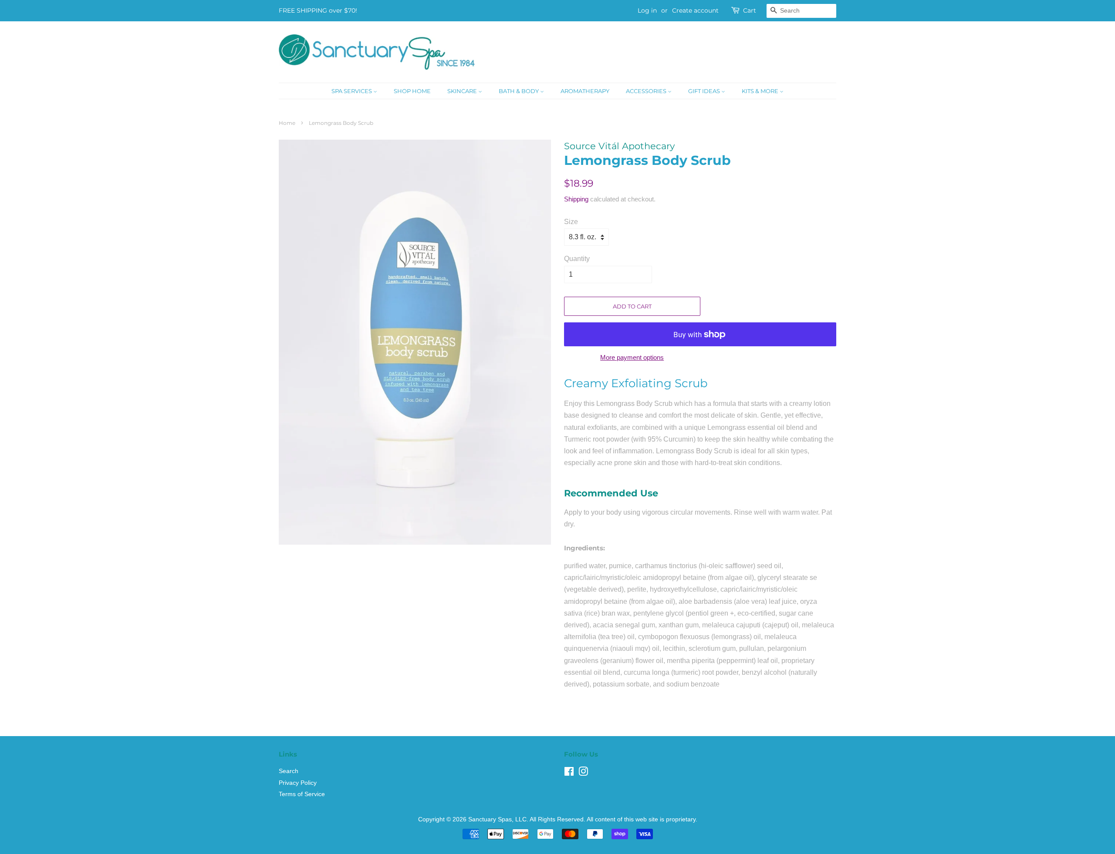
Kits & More (761, 90)
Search (288, 771)
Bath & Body (519, 90)
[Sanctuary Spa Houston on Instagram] (583, 773)
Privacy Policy (298, 783)
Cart (749, 10)
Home (287, 123)
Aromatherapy (585, 90)
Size (571, 221)
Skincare (462, 90)
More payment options (632, 357)
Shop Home (412, 90)
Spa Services (352, 90)
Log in (647, 10)
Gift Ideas (704, 90)
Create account (695, 10)
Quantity (577, 258)
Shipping (576, 199)
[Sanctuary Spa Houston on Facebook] (569, 773)
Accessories (647, 90)
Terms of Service (302, 794)
